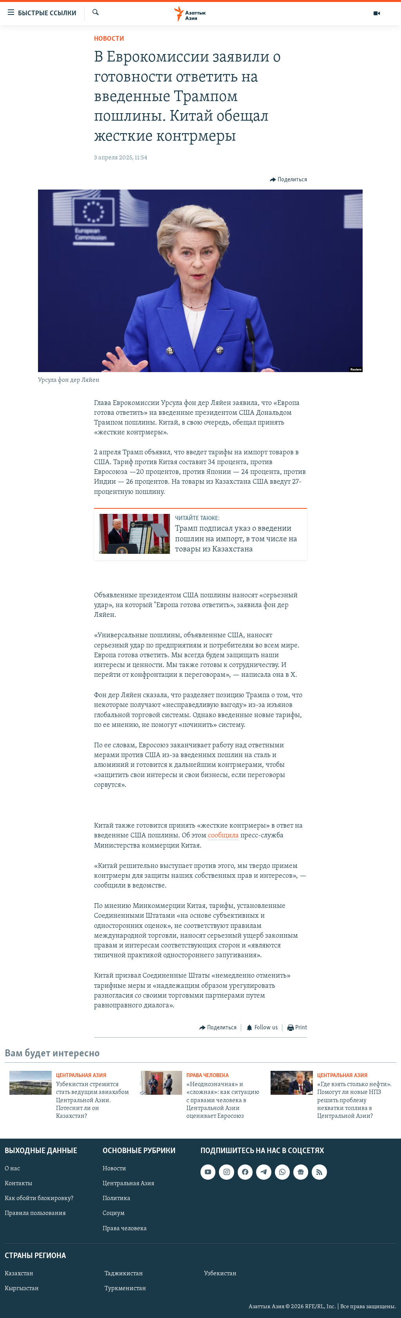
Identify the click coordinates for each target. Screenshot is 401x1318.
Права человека (207, 1076)
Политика (116, 1198)
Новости (109, 39)
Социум (114, 1213)
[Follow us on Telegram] (263, 1171)
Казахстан (19, 1274)
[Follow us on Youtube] (207, 1171)
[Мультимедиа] (376, 13)
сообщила (223, 835)
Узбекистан (220, 1274)
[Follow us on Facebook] (245, 1171)
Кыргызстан (22, 1288)
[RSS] (319, 1171)
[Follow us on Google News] (300, 1171)
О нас (12, 1169)
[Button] (288, 180)
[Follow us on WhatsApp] (282, 1171)
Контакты (18, 1184)
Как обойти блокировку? (39, 1198)
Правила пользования (35, 1213)
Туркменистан (125, 1288)
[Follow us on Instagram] (226, 1171)
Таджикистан (124, 1274)
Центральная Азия (81, 1076)
